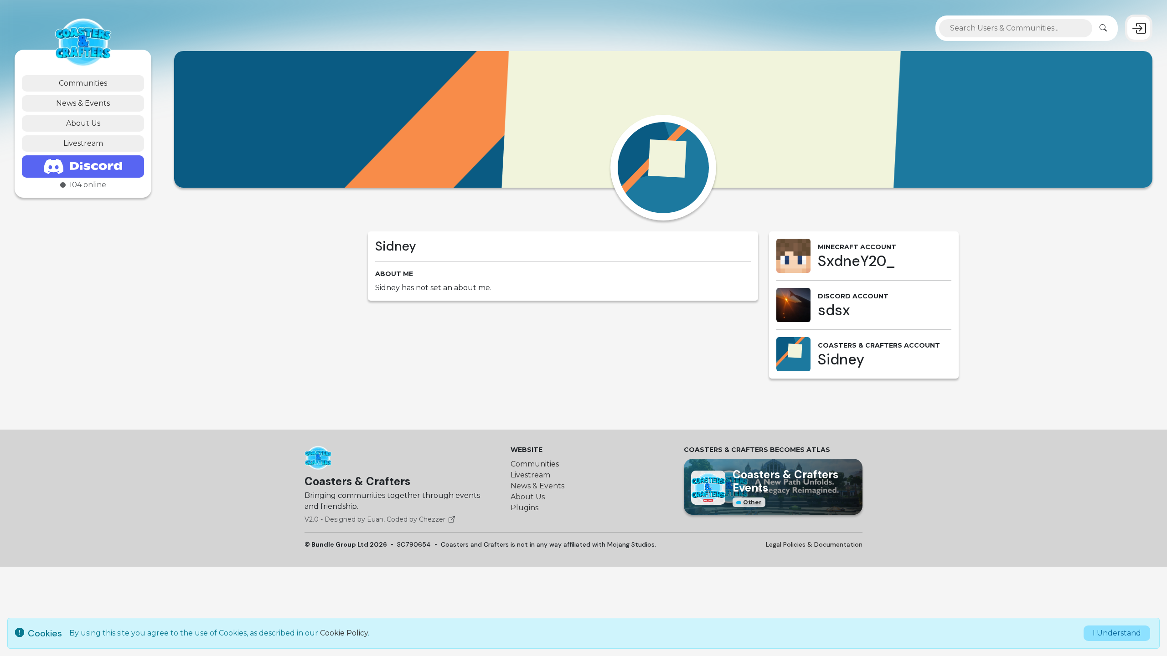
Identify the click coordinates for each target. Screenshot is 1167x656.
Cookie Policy (344, 633)
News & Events (83, 103)
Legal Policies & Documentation (814, 544)
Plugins (524, 507)
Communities (83, 83)
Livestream (83, 143)
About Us (83, 123)
